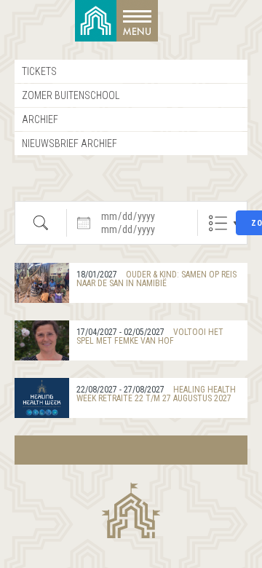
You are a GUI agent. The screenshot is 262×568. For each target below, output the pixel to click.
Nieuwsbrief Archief (69, 143)
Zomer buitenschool (70, 95)
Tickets (39, 71)
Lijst (218, 223)
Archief (40, 119)
